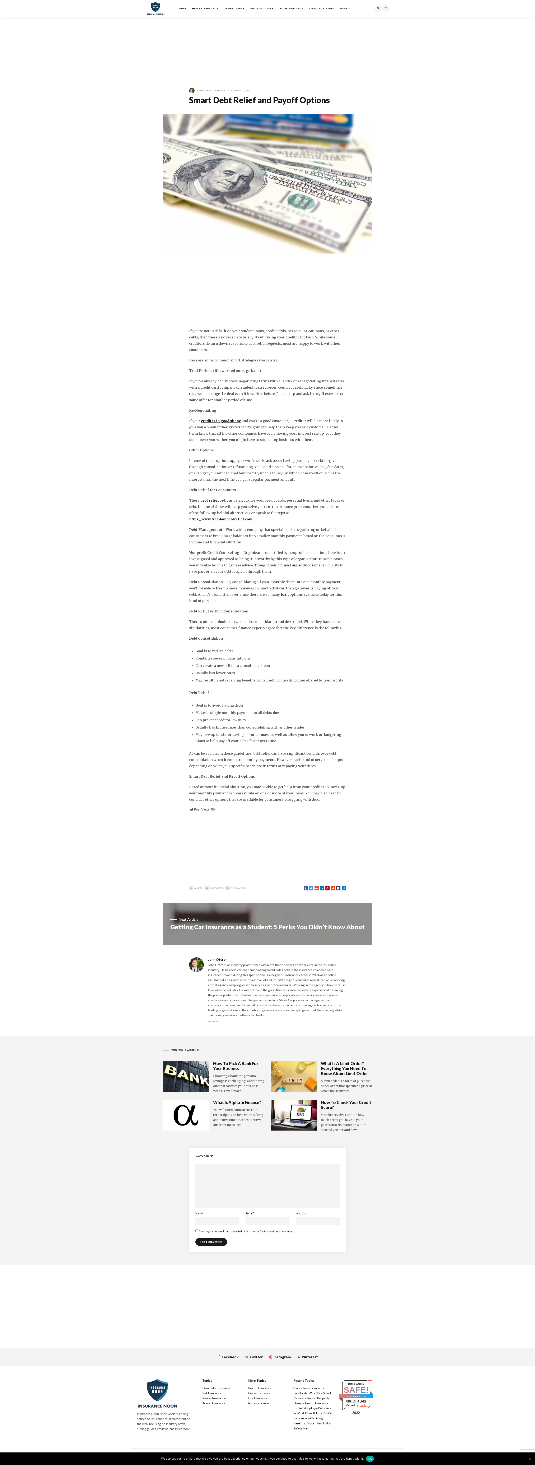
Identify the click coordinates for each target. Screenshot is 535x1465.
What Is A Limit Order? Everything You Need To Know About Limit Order (344, 1068)
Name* (199, 1213)
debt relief (209, 500)
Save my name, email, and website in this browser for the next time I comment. (246, 1231)
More (343, 8)
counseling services (295, 565)
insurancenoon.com (356, 1396)
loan (285, 594)
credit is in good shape (221, 421)
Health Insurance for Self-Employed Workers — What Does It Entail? (312, 1408)
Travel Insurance (213, 1403)
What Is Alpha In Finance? (237, 1102)
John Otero (204, 90)
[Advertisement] (125, 46)
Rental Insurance (214, 1398)
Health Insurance (205, 8)
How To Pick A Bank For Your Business (235, 1066)
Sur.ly (362, 1405)
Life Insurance (234, 8)
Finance (220, 90)
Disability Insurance (216, 1388)
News (182, 8)
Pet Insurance (212, 1393)
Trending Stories (321, 8)
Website (301, 1213)
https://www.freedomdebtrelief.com (220, 519)
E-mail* (250, 1213)
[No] (530, 1459)
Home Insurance (291, 8)
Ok (370, 1458)
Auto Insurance (262, 8)
